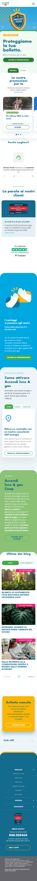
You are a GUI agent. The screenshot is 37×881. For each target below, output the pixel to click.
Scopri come (18, 725)
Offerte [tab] (23, 70)
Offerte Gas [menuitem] (18, 782)
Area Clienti (14, 847)
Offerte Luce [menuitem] (18, 778)
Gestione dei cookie (24, 869)
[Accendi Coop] (6, 4)
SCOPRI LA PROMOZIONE (18, 357)
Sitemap (7, 870)
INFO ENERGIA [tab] (26, 563)
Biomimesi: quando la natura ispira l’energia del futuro (17, 629)
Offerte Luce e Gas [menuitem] (18, 773)
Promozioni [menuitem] (18, 790)
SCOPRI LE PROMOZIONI (18, 60)
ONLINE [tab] (17, 407)
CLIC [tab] (10, 563)
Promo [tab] (13, 70)
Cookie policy (15, 869)
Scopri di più (9, 233)
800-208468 (18, 835)
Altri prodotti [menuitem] (18, 794)
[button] (3, 27)
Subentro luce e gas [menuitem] (18, 786)
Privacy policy (8, 869)
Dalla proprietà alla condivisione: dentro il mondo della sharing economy (15, 665)
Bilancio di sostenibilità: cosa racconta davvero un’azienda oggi (16, 594)
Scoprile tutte (18, 92)
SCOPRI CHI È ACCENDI (17, 538)
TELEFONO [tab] (27, 407)
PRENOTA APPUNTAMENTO (18, 453)
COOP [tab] (8, 407)
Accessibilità (13, 870)
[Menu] (33, 4)
